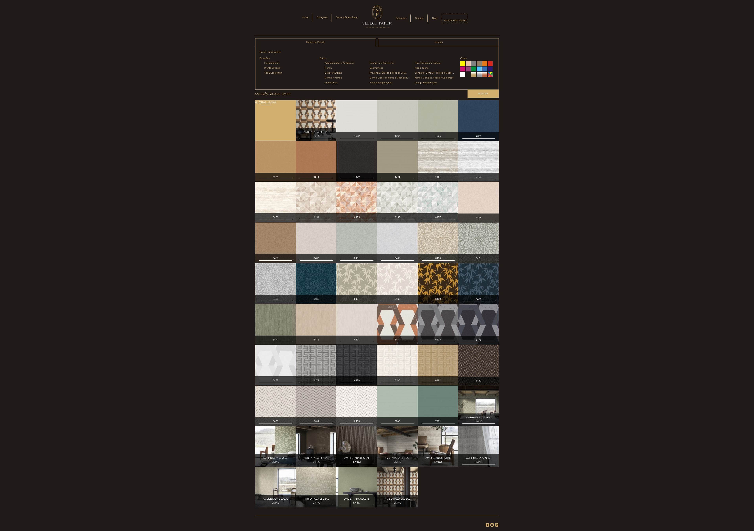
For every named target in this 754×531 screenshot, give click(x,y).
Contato (419, 18)
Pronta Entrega (272, 68)
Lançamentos (271, 63)
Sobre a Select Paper (347, 17)
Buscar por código (455, 20)
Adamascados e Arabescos (339, 63)
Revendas (401, 18)
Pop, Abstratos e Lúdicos (428, 63)
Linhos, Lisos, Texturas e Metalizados (390, 77)
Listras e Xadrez (333, 72)
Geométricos (376, 68)
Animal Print (331, 82)
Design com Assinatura (382, 63)
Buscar (483, 93)
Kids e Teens (421, 68)
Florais (328, 68)
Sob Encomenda (273, 72)
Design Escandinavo (426, 82)
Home (305, 17)
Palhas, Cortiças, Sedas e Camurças (434, 77)
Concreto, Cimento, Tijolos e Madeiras (435, 72)
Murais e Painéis (333, 77)
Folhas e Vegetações (381, 82)
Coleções (322, 17)
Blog (434, 18)
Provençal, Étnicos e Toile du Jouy (388, 72)
